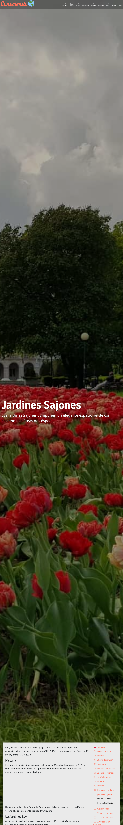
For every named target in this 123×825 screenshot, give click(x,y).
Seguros (93, 5)
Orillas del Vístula (104, 798)
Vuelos (71, 5)
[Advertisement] (46, 789)
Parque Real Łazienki (106, 803)
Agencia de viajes (116, 5)
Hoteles (78, 5)
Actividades (85, 5)
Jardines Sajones (105, 794)
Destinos (65, 5)
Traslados (101, 5)
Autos (108, 5)
